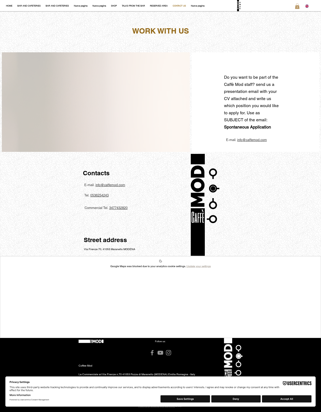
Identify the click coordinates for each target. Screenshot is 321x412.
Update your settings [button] (198, 266)
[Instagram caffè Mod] (168, 352)
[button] (297, 6)
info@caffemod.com (252, 140)
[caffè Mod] (152, 352)
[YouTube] (160, 352)
